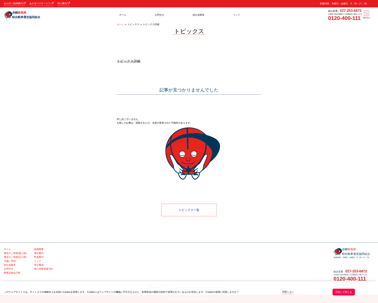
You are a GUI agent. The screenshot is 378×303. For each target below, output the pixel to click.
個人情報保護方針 (43, 269)
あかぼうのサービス (40, 3)
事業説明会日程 (12, 273)
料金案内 (39, 257)
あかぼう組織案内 (13, 3)
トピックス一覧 (189, 210)
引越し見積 (10, 261)
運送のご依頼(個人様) (15, 253)
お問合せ (159, 15)
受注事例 (39, 265)
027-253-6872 (350, 11)
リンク (236, 15)
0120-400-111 (344, 18)
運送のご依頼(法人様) (15, 257)
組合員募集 (199, 15)
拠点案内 (39, 253)
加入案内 (62, 3)
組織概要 (39, 249)
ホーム (122, 15)
